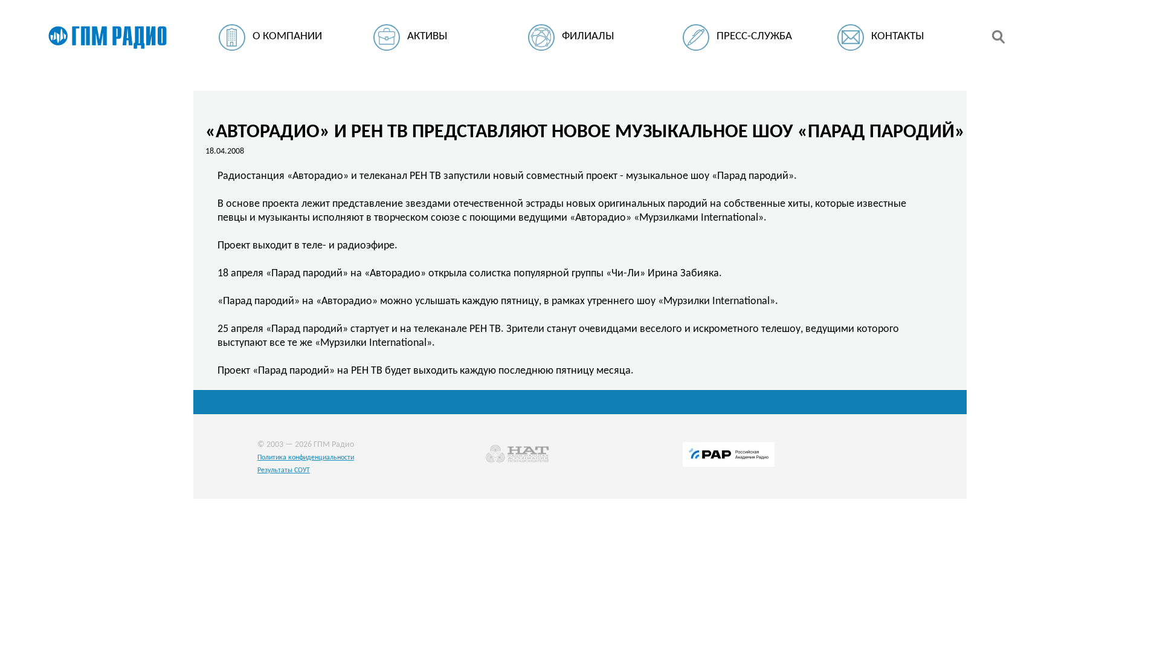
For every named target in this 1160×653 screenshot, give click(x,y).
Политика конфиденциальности (305, 457)
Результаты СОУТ (283, 470)
